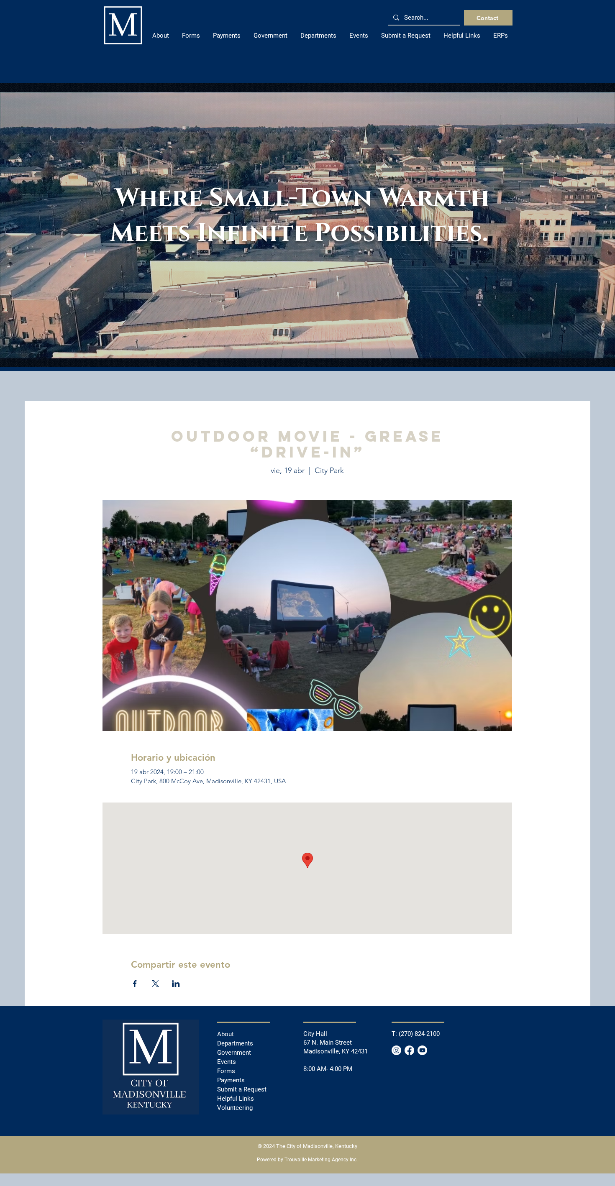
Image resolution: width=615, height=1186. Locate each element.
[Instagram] (396, 1050)
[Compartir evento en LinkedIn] (176, 983)
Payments (231, 1080)
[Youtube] (422, 1050)
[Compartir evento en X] (155, 983)
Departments (235, 1043)
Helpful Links (235, 1098)
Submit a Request (241, 1089)
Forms (226, 1071)
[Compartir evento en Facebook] (135, 983)
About (225, 1034)
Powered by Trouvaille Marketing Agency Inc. (307, 1160)
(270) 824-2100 (419, 1034)
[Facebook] (409, 1050)
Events (226, 1062)
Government (234, 1052)
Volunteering (235, 1108)
